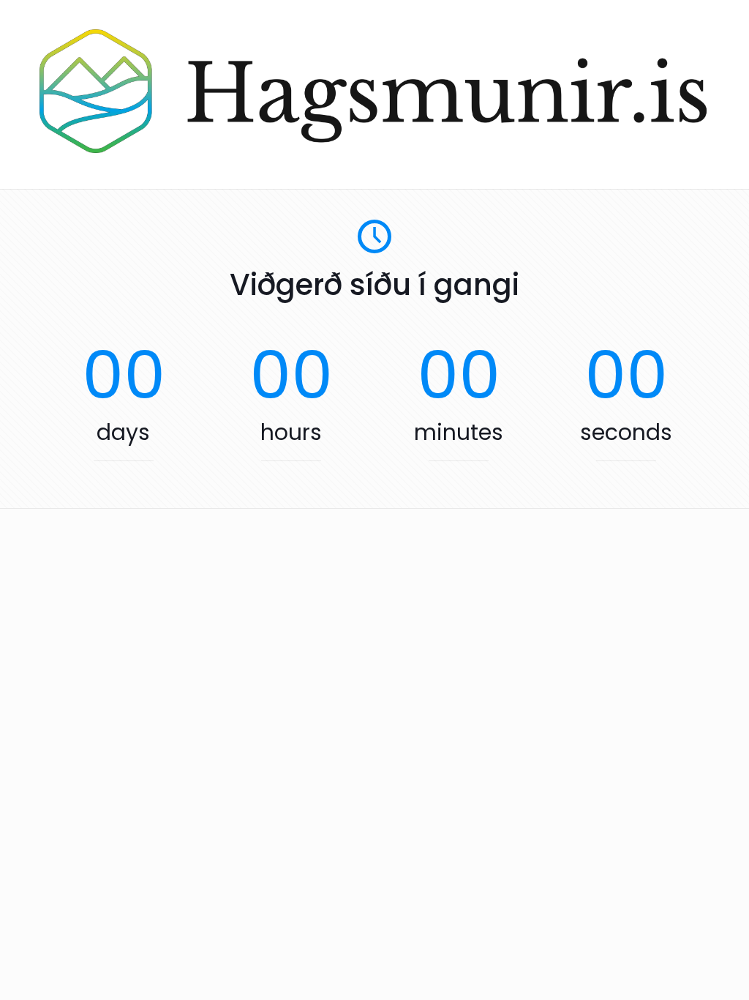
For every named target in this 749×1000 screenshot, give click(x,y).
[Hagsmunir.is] (374, 149)
